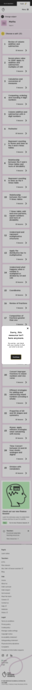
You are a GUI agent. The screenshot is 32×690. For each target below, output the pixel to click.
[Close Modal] (27, 328)
